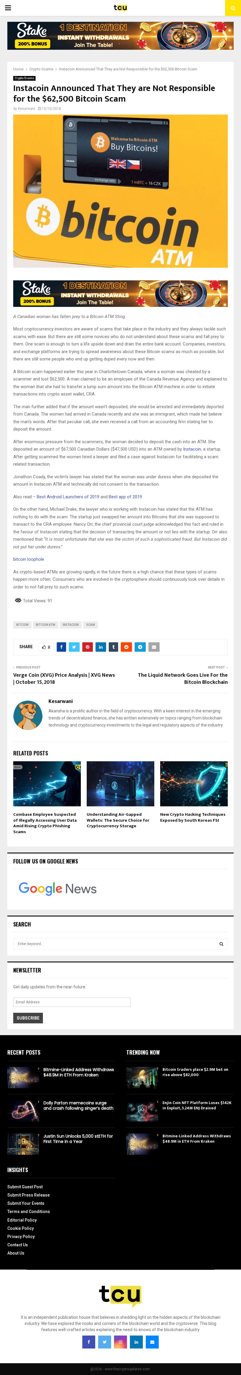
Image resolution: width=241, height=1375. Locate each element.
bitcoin (22, 624)
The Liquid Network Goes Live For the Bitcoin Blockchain (183, 679)
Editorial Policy (22, 1220)
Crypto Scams (24, 78)
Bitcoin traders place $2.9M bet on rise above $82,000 (195, 1072)
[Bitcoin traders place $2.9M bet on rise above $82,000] (142, 1077)
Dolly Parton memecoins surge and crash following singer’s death (78, 1105)
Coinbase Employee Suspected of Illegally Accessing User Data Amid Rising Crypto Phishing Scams (45, 823)
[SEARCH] (221, 944)
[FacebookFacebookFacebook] (88, 1342)
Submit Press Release (28, 1195)
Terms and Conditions (28, 1211)
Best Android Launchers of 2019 (68, 496)
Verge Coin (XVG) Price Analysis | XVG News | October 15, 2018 (64, 679)
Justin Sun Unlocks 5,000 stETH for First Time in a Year (78, 1138)
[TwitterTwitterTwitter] (104, 1342)
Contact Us (17, 1244)
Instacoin (71, 624)
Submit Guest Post (25, 1186)
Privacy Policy (21, 1236)
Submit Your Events (25, 1203)
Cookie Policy (20, 1228)
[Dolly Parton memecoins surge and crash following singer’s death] (23, 1110)
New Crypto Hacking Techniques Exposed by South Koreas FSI (192, 817)
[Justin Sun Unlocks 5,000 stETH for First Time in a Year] (23, 1144)
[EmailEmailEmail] (152, 1342)
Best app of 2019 (125, 496)
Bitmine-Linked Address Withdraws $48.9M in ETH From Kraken (78, 1072)
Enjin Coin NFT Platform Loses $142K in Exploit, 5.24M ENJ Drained (197, 1105)
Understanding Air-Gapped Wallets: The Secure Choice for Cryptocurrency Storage (118, 820)
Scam (90, 624)
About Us (15, 1253)
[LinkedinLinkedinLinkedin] (136, 1342)
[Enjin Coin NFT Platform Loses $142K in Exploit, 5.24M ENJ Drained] (142, 1110)
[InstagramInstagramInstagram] (120, 1342)
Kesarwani (26, 109)
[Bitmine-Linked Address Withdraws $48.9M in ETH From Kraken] (23, 1077)
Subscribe (28, 1018)
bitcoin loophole (28, 559)
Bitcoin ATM (45, 624)
